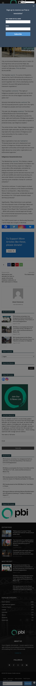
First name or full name (13, 19)
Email (7, 26)
